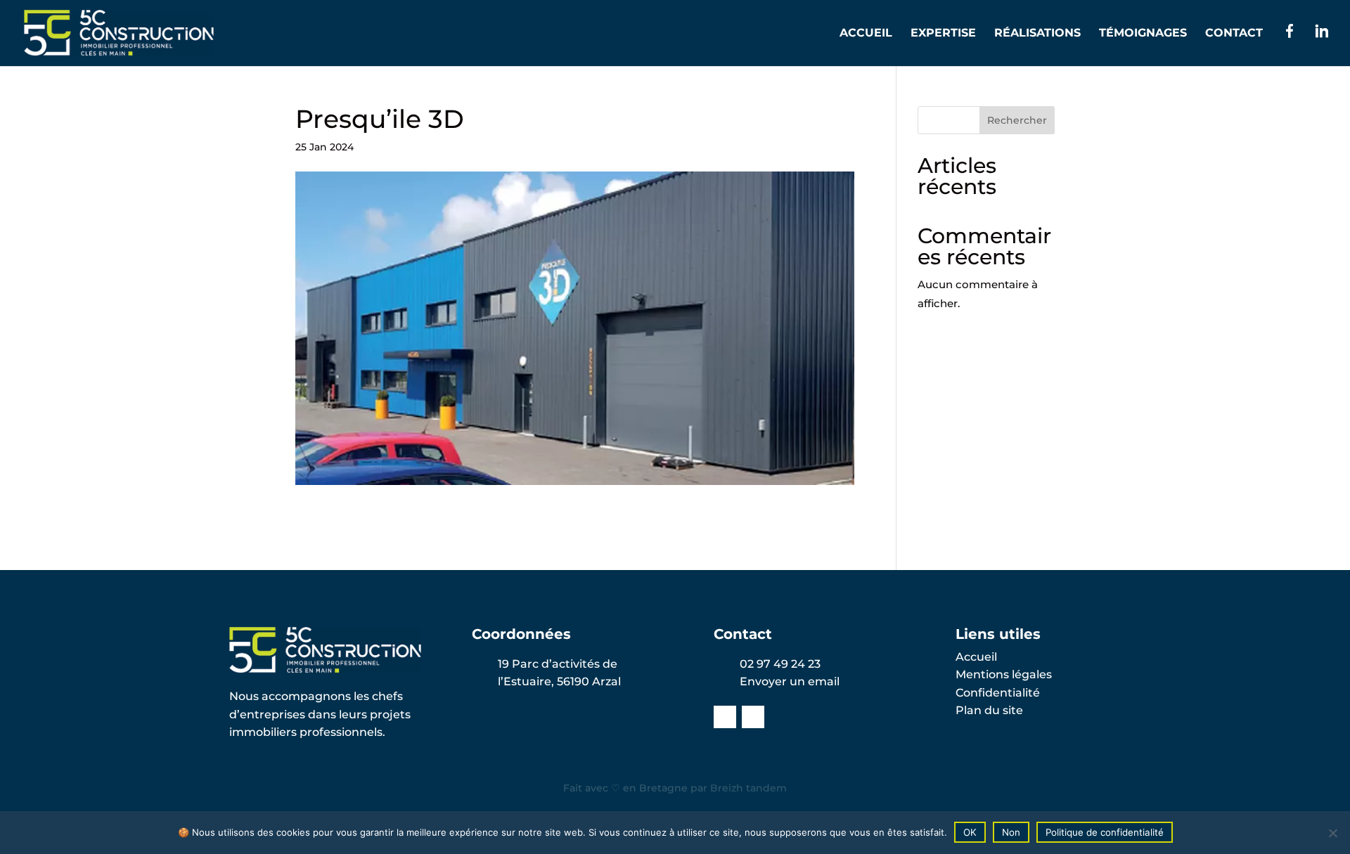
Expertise (943, 33)
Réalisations (1037, 33)
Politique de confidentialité (1105, 832)
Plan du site (989, 710)
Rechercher (1017, 120)
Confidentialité (998, 692)
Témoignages (1143, 33)
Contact (1234, 33)
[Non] (1332, 833)
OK (970, 832)
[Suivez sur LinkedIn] (753, 717)
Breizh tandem (748, 788)
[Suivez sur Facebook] (725, 717)
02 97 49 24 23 (780, 664)
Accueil (866, 33)
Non (1011, 832)
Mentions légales (1004, 674)
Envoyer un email (790, 681)
